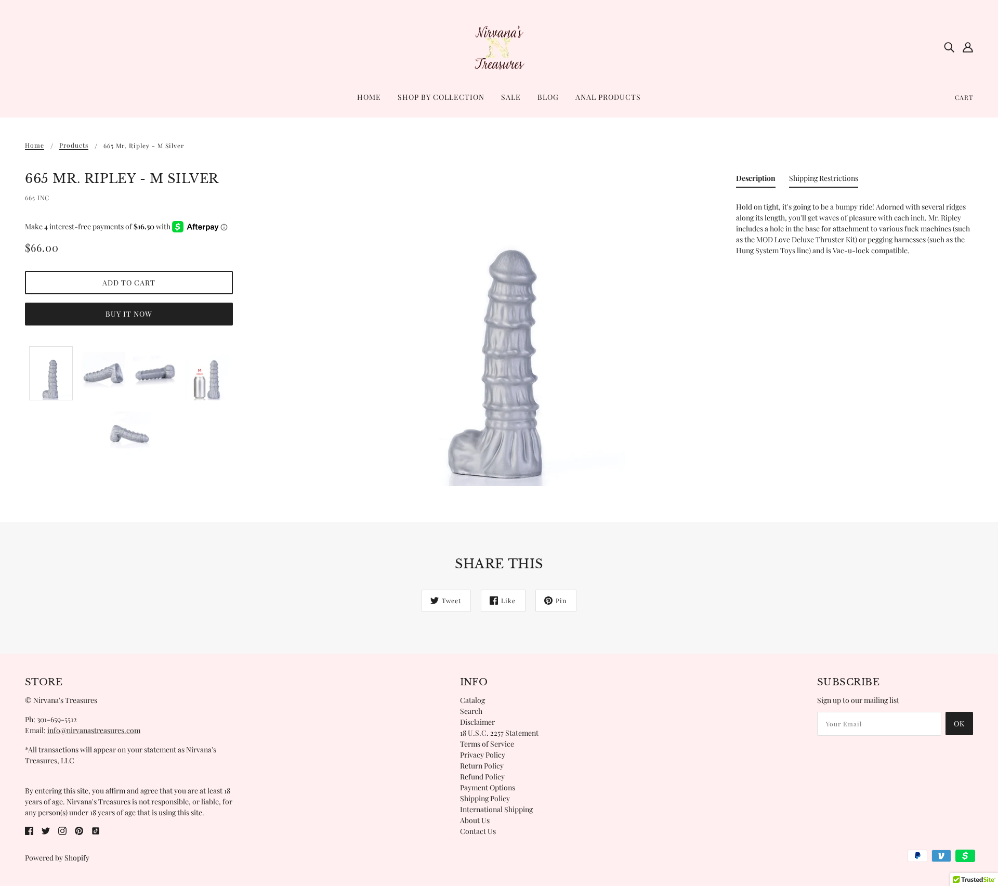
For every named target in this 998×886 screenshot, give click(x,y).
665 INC (37, 197)
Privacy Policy (482, 755)
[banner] (499, 46)
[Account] (967, 47)
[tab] (756, 180)
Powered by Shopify (57, 858)
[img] (949, 47)
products (73, 145)
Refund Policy (482, 776)
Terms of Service (487, 744)
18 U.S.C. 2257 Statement (499, 733)
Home (34, 145)
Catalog (472, 700)
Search (471, 711)
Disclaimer (477, 722)
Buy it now (129, 314)
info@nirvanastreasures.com (93, 730)
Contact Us (478, 831)
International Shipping (496, 809)
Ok (959, 723)
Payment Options (487, 787)
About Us (475, 820)
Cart (964, 97)
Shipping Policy (485, 798)
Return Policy (482, 766)
